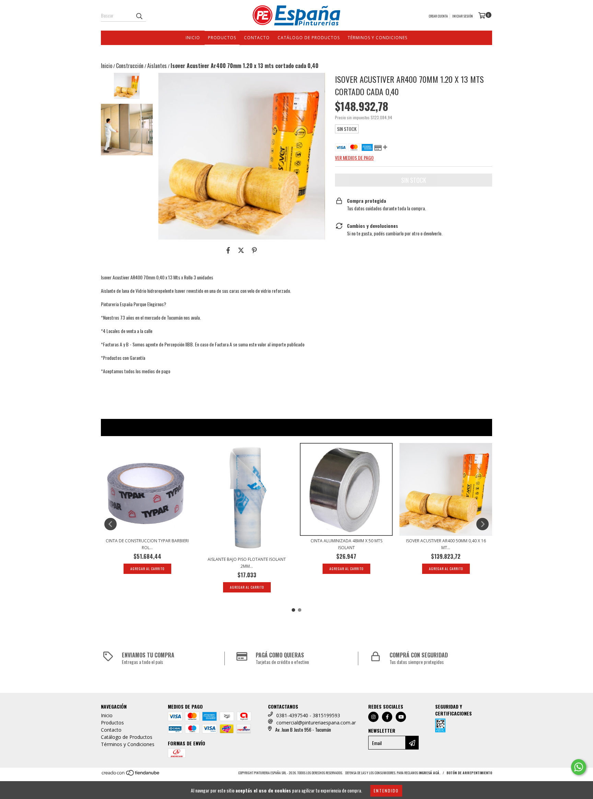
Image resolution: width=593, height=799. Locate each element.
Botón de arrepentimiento (469, 772)
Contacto (257, 38)
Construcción (129, 65)
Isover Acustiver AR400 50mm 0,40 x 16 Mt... (446, 544)
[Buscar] (139, 15)
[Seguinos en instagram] (373, 717)
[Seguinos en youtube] (401, 717)
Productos (222, 38)
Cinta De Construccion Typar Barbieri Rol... (147, 544)
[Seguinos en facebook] (387, 717)
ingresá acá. (429, 772)
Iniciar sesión (462, 16)
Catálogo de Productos (309, 38)
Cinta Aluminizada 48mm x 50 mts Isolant (346, 544)
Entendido (386, 791)
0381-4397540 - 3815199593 (308, 715)
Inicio (193, 38)
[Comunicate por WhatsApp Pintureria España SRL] (578, 767)
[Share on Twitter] (241, 249)
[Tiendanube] (131, 774)
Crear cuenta (438, 16)
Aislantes (157, 65)
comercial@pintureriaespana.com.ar (316, 722)
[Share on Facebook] (228, 249)
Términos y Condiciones (377, 38)
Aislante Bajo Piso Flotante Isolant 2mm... (247, 562)
